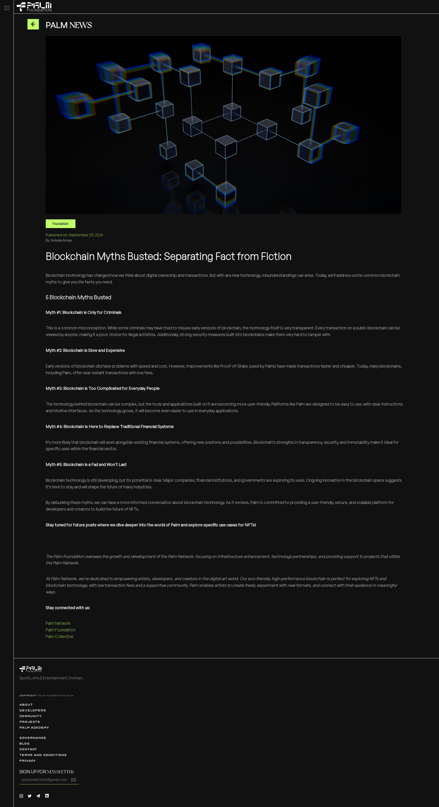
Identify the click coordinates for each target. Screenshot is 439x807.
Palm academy (34, 727)
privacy (27, 760)
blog (24, 743)
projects (29, 722)
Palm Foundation (61, 629)
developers (32, 710)
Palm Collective (60, 636)
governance (32, 738)
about (26, 704)
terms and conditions (43, 755)
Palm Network (58, 623)
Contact (28, 749)
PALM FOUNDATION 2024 (55, 695)
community (30, 716)
